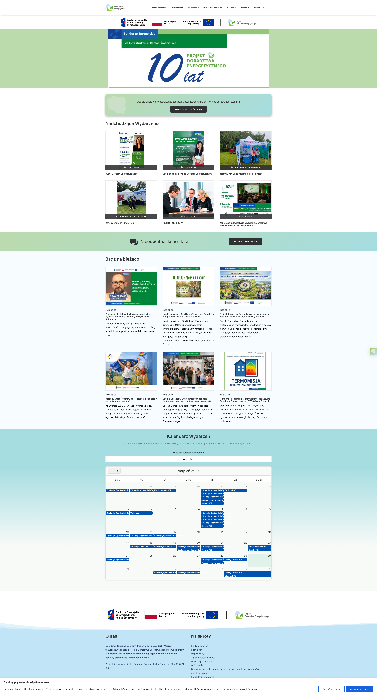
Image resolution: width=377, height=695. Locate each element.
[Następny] (117, 471)
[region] (188, 686)
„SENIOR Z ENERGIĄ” (173, 223)
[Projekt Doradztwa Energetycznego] (115, 7)
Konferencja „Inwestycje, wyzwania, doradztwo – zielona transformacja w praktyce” (244, 224)
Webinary (134, 513)
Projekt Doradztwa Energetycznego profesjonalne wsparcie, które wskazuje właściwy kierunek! (245, 315)
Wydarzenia (193, 7)
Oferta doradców (159, 7)
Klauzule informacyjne (202, 677)
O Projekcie (197, 665)
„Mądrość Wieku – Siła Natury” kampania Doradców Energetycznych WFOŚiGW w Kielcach (188, 315)
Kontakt (257, 7)
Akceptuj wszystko (359, 689)
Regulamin (196, 649)
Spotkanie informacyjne (212, 500)
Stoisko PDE (206, 503)
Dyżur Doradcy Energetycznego (121, 173)
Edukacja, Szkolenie (139, 547)
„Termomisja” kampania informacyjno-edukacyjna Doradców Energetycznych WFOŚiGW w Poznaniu (245, 399)
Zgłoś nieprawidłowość (203, 657)
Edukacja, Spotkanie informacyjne (118, 490)
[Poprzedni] (111, 471)
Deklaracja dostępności (203, 661)
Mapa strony (197, 653)
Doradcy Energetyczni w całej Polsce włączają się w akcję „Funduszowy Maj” (131, 399)
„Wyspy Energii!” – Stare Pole (119, 223)
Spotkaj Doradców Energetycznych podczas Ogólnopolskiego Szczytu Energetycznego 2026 (187, 399)
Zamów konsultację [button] (245, 241)
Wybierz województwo (188, 109)
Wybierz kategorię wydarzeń (188, 452)
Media (244, 7)
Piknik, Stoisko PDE (162, 490)
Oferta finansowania (212, 7)
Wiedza (230, 7)
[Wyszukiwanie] (270, 7)
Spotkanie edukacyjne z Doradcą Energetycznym (187, 173)
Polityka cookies (199, 646)
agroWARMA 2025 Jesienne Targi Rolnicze (241, 173)
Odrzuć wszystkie (331, 689)
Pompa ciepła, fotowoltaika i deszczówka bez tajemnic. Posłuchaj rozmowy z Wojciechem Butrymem (128, 316)
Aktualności (177, 7)
